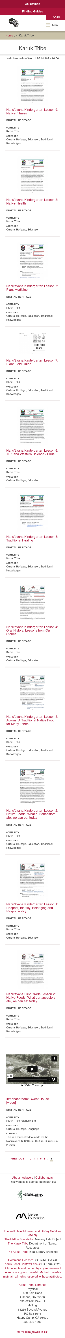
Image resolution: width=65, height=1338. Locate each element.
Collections (32, 4)
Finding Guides (32, 11)
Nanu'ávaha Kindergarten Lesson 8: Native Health (32, 201)
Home (9, 35)
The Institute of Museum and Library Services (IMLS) (32, 1233)
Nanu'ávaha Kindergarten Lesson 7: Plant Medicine (32, 287)
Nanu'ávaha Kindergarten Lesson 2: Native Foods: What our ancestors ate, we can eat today (32, 814)
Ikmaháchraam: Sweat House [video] (27, 1100)
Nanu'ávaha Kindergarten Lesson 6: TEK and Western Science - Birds (32, 452)
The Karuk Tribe (18, 1243)
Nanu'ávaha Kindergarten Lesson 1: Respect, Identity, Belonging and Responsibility (32, 907)
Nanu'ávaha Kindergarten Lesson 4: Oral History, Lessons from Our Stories (32, 630)
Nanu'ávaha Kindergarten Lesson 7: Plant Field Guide (32, 362)
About (16, 1177)
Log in (55, 17)
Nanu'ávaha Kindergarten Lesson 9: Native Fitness (32, 111)
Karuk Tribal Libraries (32, 1285)
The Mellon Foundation (19, 1239)
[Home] (13, 23)
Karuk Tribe (26, 35)
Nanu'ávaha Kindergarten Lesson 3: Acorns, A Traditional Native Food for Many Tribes (32, 720)
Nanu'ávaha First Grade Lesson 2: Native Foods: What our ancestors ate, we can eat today (31, 997)
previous (17, 1158)
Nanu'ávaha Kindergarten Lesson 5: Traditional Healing (32, 538)
